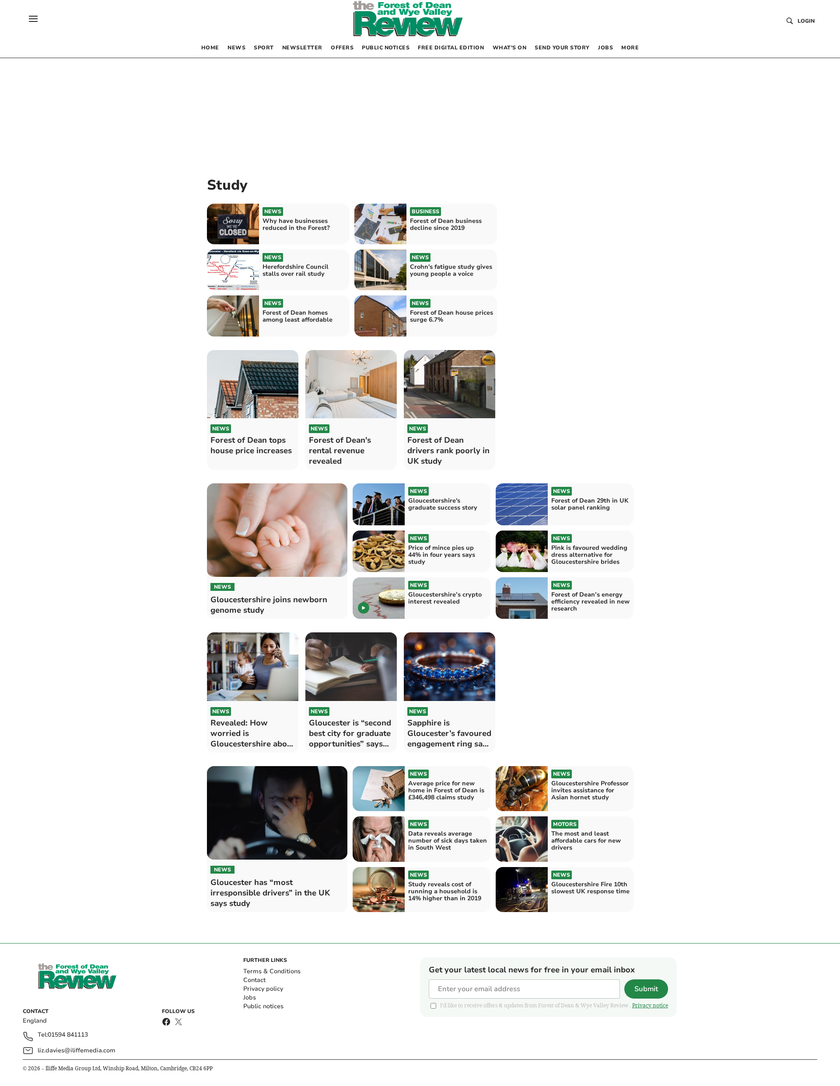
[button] (33, 18)
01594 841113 (68, 1035)
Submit (646, 989)
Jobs (249, 997)
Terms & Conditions (272, 971)
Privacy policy (263, 989)
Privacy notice (650, 1005)
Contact (254, 980)
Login (806, 21)
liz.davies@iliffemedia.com (77, 1050)
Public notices (263, 1006)
